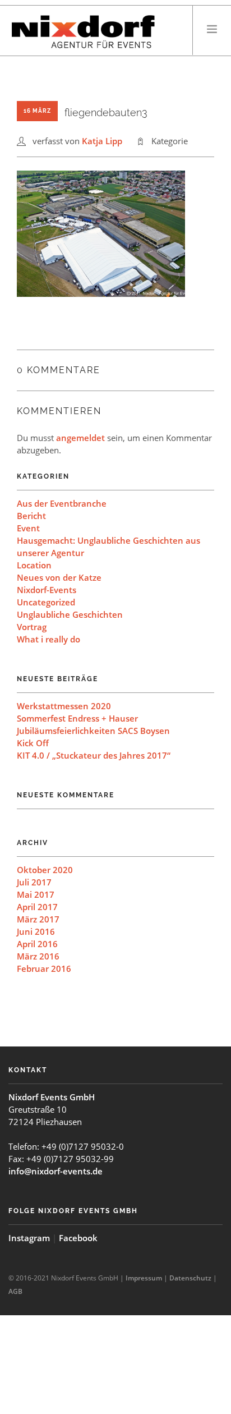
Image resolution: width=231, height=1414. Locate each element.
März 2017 (38, 919)
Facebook (78, 1237)
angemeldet (80, 437)
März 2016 (38, 956)
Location (34, 565)
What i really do (48, 639)
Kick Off (33, 743)
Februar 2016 (44, 968)
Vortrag (32, 626)
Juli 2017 (34, 882)
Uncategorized (46, 602)
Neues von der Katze (59, 577)
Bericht (31, 515)
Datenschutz (190, 1278)
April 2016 (37, 943)
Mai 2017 (35, 894)
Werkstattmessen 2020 (64, 705)
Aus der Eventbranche (62, 503)
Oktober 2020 (45, 869)
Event (28, 528)
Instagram (29, 1237)
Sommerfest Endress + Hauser (77, 718)
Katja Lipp (102, 140)
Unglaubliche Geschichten (70, 614)
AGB (15, 1291)
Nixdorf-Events (46, 589)
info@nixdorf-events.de (55, 1171)
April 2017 (37, 906)
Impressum (144, 1278)
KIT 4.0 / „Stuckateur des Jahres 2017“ (93, 755)
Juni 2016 (36, 931)
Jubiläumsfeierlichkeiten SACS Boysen (93, 730)
